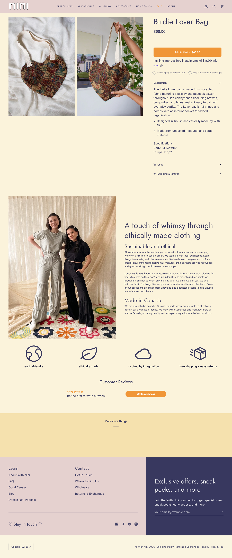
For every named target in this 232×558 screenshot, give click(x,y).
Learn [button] (13, 468)
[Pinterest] (129, 524)
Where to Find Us (87, 481)
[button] (105, 6)
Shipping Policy (165, 546)
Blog (11, 493)
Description (160, 82)
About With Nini (19, 475)
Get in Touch (84, 475)
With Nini (143, 546)
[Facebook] (116, 524)
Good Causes (17, 487)
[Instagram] (136, 524)
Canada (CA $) (19, 546)
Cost (160, 164)
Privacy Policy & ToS (212, 546)
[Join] (219, 512)
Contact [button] (82, 468)
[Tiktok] (123, 524)
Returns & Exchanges (89, 493)
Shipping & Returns (168, 173)
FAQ (11, 481)
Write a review (146, 394)
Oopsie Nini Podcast (22, 499)
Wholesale (82, 487)
